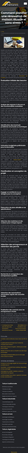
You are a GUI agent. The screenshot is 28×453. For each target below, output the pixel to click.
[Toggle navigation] (25, 4)
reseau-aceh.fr (17, 159)
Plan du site (14, 452)
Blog (3, 31)
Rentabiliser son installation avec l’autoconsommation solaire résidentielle (20, 327)
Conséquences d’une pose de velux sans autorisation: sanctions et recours (7, 327)
